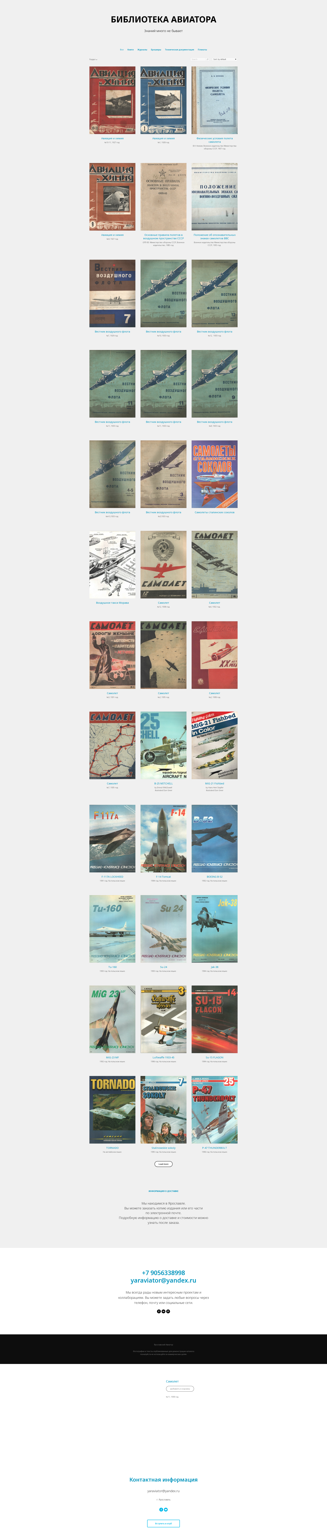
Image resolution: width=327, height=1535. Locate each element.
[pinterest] (168, 1311)
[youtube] (166, 1510)
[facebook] (159, 1311)
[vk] (163, 1311)
